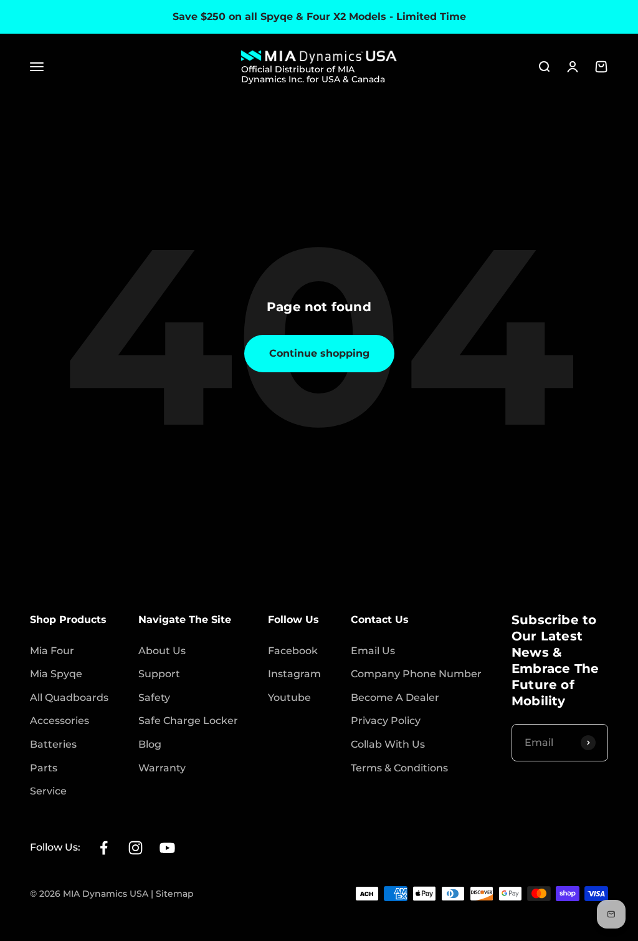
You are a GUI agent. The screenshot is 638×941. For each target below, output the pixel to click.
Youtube (289, 697)
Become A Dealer (395, 697)
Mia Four (52, 651)
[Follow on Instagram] (135, 847)
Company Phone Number (416, 674)
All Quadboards (69, 697)
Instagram (294, 674)
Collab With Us (388, 744)
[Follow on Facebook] (103, 847)
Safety (154, 697)
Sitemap (175, 893)
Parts (43, 768)
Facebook (293, 651)
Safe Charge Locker (188, 720)
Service (48, 791)
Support (159, 674)
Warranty (162, 768)
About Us (162, 651)
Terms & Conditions (399, 768)
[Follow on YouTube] (167, 847)
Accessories (59, 720)
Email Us (373, 651)
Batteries (53, 744)
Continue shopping (319, 353)
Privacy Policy (386, 720)
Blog (149, 744)
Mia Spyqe (56, 674)
